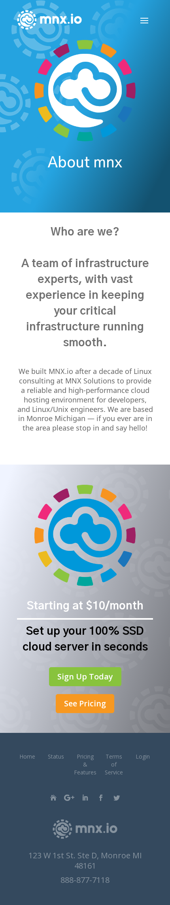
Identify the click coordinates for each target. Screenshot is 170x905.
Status (56, 756)
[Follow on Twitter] (116, 797)
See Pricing (85, 703)
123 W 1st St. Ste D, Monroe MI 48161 (85, 860)
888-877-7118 (85, 880)
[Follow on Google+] (69, 797)
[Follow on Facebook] (100, 797)
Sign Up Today (85, 676)
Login (143, 756)
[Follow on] (53, 797)
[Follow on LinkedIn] (85, 797)
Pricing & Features (85, 764)
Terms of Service (114, 764)
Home (27, 756)
